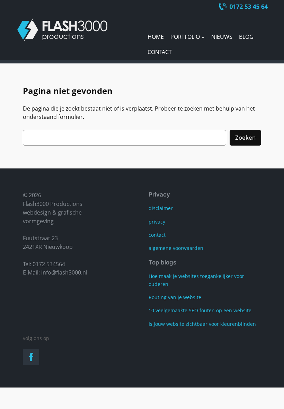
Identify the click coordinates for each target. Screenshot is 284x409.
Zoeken (245, 137)
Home (156, 37)
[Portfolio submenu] (203, 37)
